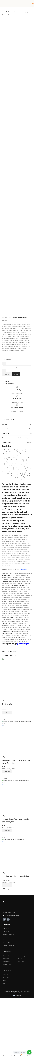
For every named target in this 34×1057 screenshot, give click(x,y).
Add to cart (7, 374)
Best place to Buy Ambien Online (12, 631)
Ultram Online (14, 617)
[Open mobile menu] (2, 3)
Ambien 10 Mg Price (8, 623)
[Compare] (4, 716)
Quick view (9, 716)
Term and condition (8, 945)
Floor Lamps (6, 880)
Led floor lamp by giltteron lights (15, 876)
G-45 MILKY (7, 704)
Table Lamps (10, 12)
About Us (5, 974)
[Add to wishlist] (4, 701)
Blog (4, 983)
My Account (6, 977)
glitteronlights (23, 643)
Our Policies (6, 937)
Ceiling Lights (6, 955)
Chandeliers (6, 958)
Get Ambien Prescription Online (20, 585)
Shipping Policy (7, 942)
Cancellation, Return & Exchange (12, 940)
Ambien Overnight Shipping (10, 581)
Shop (4, 980)
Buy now (16, 374)
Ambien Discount (7, 633)
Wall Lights (21, 961)
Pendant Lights (22, 956)
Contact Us (6, 928)
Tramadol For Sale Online (14, 601)
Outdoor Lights (7, 964)
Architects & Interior (8, 934)
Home (4, 12)
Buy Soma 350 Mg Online (12, 609)
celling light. (23, 569)
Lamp (4, 708)
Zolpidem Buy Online (8, 575)
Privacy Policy (6, 931)
